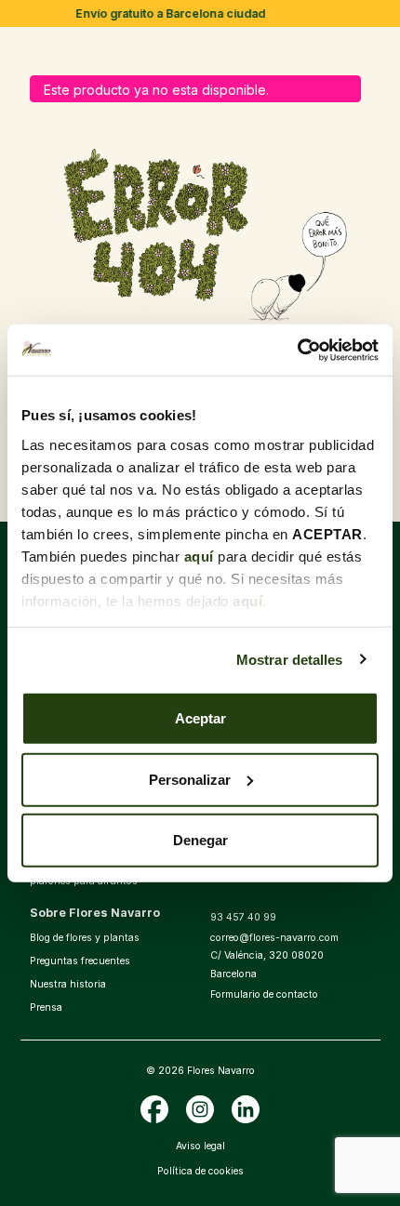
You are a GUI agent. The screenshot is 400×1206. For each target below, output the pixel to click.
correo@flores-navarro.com (274, 938)
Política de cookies (200, 1171)
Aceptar (200, 718)
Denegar (200, 840)
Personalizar (190, 779)
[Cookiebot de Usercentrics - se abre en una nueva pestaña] (297, 350)
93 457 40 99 (243, 917)
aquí (199, 555)
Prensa (46, 1007)
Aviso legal (200, 1146)
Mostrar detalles (289, 659)
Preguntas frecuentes (80, 961)
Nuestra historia (68, 984)
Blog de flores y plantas (85, 938)
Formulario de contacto (264, 994)
